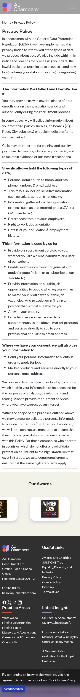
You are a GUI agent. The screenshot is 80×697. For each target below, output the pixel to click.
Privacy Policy (51, 577)
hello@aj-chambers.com (19, 593)
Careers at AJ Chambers (19, 637)
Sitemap (48, 587)
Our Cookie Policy (62, 680)
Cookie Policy (51, 582)
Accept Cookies (13, 688)
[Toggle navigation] (72, 7)
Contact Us (9, 642)
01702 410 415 (11, 588)
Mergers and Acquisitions (19, 632)
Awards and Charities (56, 557)
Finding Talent (11, 627)
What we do (10, 618)
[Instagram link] (14, 602)
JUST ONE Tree (52, 562)
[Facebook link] (4, 602)
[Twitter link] (9, 602)
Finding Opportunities (16, 622)
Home (6, 22)
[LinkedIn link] (20, 602)
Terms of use (50, 592)
